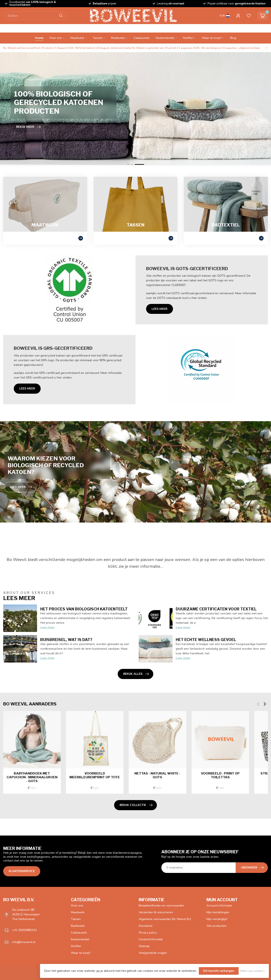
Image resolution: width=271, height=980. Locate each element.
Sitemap (144, 946)
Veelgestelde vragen (153, 953)
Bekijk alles (132, 674)
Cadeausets (142, 38)
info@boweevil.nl (24, 942)
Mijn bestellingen (217, 912)
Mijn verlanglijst (216, 919)
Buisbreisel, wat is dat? (66, 639)
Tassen (97, 38)
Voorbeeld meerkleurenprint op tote (94, 775)
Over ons (56, 38)
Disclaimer (146, 926)
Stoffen (188, 38)
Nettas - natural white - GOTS (157, 775)
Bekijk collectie (133, 805)
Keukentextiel (165, 38)
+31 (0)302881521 (24, 930)
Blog (233, 38)
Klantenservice (22, 871)
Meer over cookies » (253, 971)
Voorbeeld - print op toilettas (220, 775)
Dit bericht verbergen (218, 971)
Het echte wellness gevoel (206, 639)
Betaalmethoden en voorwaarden (161, 906)
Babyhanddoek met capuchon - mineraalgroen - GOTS (32, 777)
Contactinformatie (151, 939)
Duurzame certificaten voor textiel (216, 609)
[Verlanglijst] (249, 15)
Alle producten (216, 926)
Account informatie (219, 906)
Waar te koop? (211, 38)
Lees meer (159, 309)
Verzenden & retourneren (156, 912)
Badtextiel (118, 38)
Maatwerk (77, 38)
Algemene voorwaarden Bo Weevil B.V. (165, 919)
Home (39, 38)
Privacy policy (148, 933)
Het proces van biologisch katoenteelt (84, 609)
